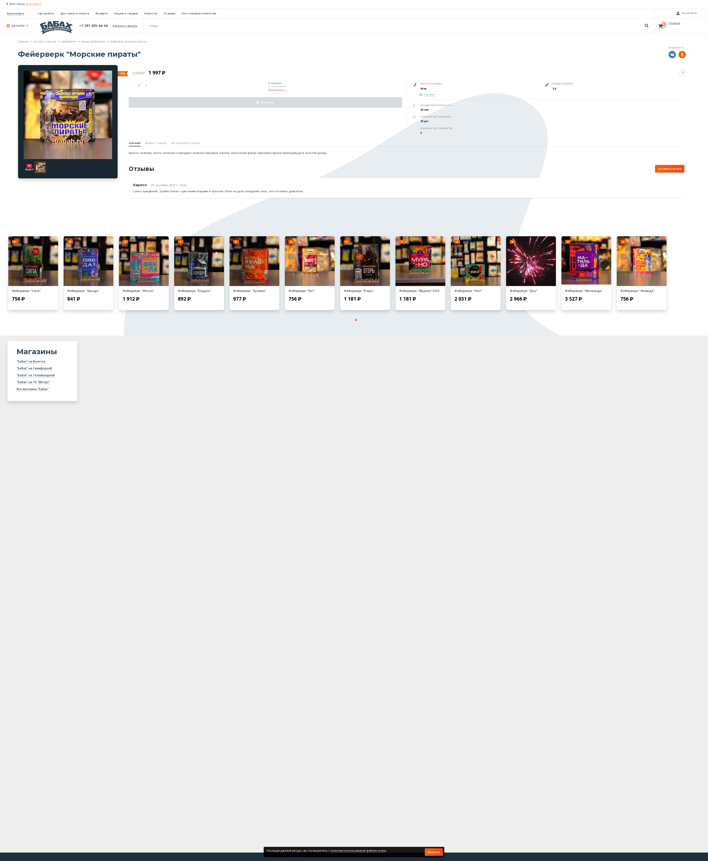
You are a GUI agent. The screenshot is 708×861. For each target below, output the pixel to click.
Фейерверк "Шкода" (83, 291)
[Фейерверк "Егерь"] (365, 261)
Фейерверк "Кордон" (194, 291)
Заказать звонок (125, 26)
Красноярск (15, 13)
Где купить (46, 13)
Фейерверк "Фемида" (637, 291)
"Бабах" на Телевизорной (36, 375)
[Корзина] (681, 25)
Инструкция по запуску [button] (186, 143)
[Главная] (56, 29)
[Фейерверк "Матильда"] (586, 261)
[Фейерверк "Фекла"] (144, 261)
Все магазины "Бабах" (33, 389)
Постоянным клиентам (199, 13)
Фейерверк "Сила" (26, 291)
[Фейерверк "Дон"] (531, 261)
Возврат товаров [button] (156, 143)
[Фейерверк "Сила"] (33, 261)
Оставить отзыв (669, 168)
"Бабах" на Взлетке (31, 361)
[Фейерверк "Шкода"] (88, 261)
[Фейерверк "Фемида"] (642, 261)
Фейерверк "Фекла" (138, 291)
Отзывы (170, 13)
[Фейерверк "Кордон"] (199, 261)
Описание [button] (135, 143)
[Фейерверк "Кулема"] (254, 261)
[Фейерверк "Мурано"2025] (420, 261)
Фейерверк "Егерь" (359, 291)
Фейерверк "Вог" (302, 291)
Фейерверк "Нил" (468, 291)
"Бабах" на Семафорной (34, 368)
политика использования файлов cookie (358, 850)
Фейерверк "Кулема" (249, 291)
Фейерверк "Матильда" (584, 291)
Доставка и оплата (74, 13)
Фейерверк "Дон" (524, 291)
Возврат (102, 13)
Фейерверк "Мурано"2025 (419, 291)
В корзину (267, 102)
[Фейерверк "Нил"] (476, 261)
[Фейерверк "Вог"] (310, 261)
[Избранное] (664, 13)
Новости (150, 13)
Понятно (434, 852)
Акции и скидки (126, 13)
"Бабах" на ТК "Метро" (33, 382)
